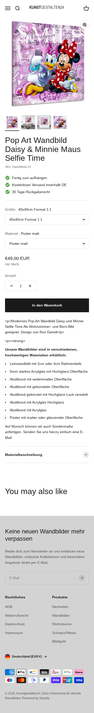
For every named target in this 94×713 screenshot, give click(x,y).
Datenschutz (15, 624)
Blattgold (59, 641)
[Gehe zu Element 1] (12, 123)
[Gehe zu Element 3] (44, 123)
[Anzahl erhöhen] (30, 286)
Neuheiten (60, 607)
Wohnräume (62, 624)
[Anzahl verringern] (11, 286)
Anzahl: (11, 276)
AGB (8, 607)
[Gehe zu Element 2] (28, 123)
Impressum (14, 633)
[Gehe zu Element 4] (60, 123)
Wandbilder (61, 615)
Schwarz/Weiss (64, 633)
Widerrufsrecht (16, 615)
